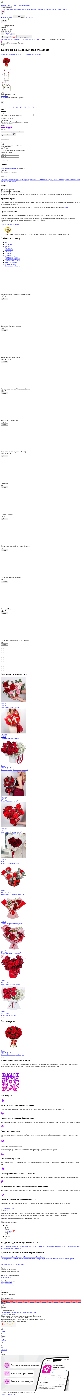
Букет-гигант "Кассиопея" (10, 737)
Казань (10, 1259)
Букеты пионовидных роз (12, 1248)
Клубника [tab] (8, 248)
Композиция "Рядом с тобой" (11, 705)
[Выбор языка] (3, 11)
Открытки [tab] (8, 244)
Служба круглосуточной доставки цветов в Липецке (20, 1312)
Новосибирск (11, 1257)
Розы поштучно (6, 1246)
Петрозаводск (22, 1259)
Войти (22, 17)
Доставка (14, 5)
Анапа (38, 1257)
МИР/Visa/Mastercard (8, 180)
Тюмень (15, 1259)
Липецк (5, 37)
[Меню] (13, 34)
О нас (9, 5)
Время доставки (6, 152)
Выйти (30, 17)
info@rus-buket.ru (6, 1283)
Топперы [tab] (8, 255)
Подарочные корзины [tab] (12, 259)
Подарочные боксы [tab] (11, 257)
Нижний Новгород (51, 1259)
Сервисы (54, 9)
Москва (33, 1257)
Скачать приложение (8, 1394)
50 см (2, 96)
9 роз (43, 1246)
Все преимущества (7, 1208)
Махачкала (27, 1257)
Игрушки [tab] (8, 253)
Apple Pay (18, 180)
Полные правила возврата (10, 224)
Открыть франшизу (19, 9)
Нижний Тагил (63, 1259)
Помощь (48, 9)
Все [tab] (6, 242)
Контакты (41, 9)
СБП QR (39, 180)
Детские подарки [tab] (10, 264)
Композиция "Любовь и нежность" (13, 892)
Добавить (4, 299)
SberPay (33, 180)
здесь (66, 207)
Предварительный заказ (16, 132)
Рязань (33, 1259)
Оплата (20, 5)
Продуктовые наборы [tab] (12, 260)
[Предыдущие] (1, 648)
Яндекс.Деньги (52, 180)
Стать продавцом (7, 9)
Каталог (3, 5)
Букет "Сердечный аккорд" (10, 861)
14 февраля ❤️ (10, 1231)
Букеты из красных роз (19, 1246)
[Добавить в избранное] (14, 134)
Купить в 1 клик (6, 135)
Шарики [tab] (7, 246)
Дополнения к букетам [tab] (12, 266)
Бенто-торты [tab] (9, 250)
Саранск (71, 1259)
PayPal (44, 180)
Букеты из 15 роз (50, 1246)
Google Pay (26, 180)
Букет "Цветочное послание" (11, 952)
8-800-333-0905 (6, 1277)
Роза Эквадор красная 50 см (10, 168)
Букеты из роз (61, 1246)
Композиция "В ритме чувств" (11, 830)
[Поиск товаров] (2, 33)
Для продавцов (6, 7)
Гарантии (26, 5)
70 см (6, 96)
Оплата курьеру (63, 180)
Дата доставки (6, 147)
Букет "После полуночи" (9, 799)
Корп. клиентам (32, 9)
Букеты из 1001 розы (34, 1246)
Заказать (4, 132)
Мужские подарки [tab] (11, 262)
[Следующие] (3, 92)
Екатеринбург (40, 1259)
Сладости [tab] (8, 251)
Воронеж (4, 1257)
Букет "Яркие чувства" (8, 1013)
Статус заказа (62, 9)
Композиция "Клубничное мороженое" (14, 768)
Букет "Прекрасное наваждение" (12, 923)
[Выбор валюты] (2, 14)
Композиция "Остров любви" (11, 982)
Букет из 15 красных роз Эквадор (12, 1053)
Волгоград (19, 1257)
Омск (29, 1259)
